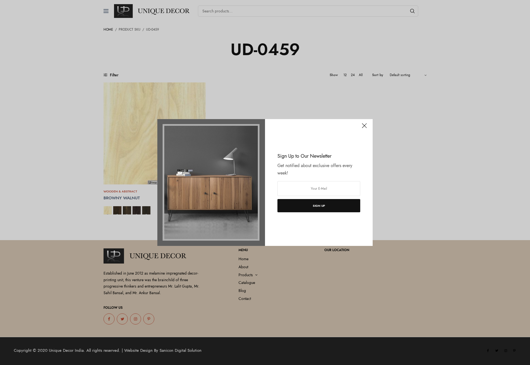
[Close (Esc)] (364, 128)
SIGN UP (319, 205)
